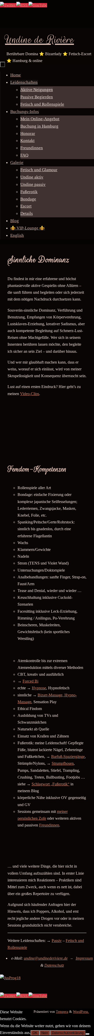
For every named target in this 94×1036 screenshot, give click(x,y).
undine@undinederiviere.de (46, 958)
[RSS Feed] (22, 5)
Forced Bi (30, 681)
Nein (44, 1033)
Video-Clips (29, 394)
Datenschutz (54, 965)
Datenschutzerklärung (67, 1033)
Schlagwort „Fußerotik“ (50, 784)
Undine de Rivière (39, 39)
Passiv (57, 940)
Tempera (62, 1012)
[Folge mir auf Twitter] (8, 5)
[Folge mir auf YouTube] (38, 5)
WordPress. (81, 1012)
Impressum (84, 958)
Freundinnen (49, 825)
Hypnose (39, 688)
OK (35, 1033)
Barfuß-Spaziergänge (68, 756)
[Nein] (87, 1034)
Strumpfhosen (63, 763)
